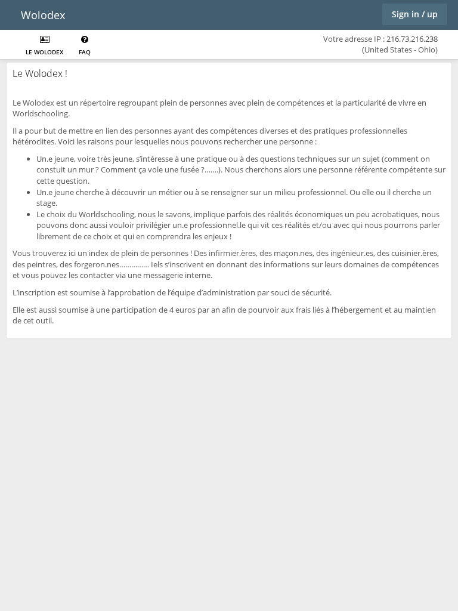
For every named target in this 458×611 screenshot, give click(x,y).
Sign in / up (415, 14)
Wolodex (43, 15)
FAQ (85, 52)
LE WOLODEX (44, 52)
